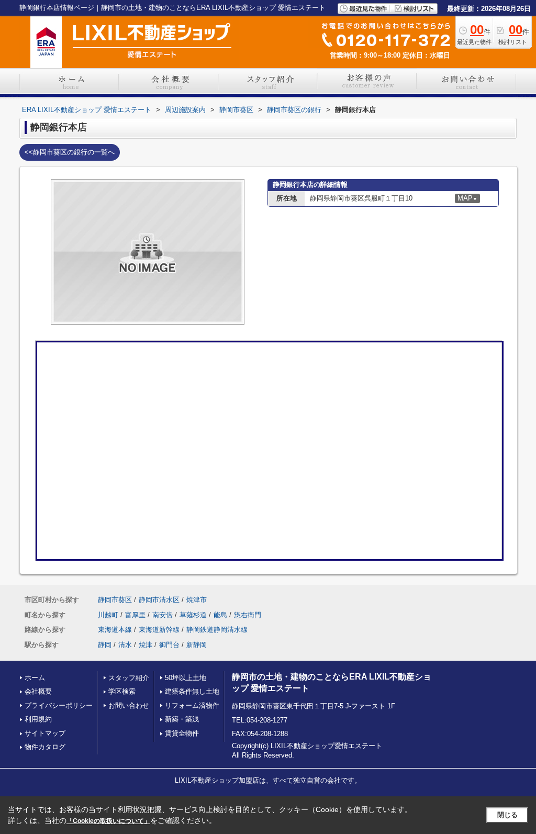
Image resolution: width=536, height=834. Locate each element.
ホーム (35, 678)
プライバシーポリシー (59, 705)
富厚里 (135, 615)
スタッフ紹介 (128, 678)
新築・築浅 (182, 719)
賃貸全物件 (182, 733)
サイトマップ (45, 733)
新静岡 (196, 645)
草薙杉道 (193, 615)
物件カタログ (45, 747)
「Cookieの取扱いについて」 (108, 821)
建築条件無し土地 (192, 691)
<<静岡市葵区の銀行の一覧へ (70, 152)
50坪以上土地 (185, 678)
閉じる (507, 815)
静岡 (104, 645)
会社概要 (38, 691)
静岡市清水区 (159, 600)
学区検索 (122, 691)
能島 (220, 615)
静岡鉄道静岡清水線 (217, 629)
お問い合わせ (128, 705)
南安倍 (162, 615)
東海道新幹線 (159, 629)
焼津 (145, 645)
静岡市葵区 (115, 600)
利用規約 (38, 719)
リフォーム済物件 (192, 705)
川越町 (108, 615)
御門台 (169, 645)
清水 (125, 645)
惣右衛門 (247, 615)
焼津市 (196, 600)
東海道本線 (115, 629)
